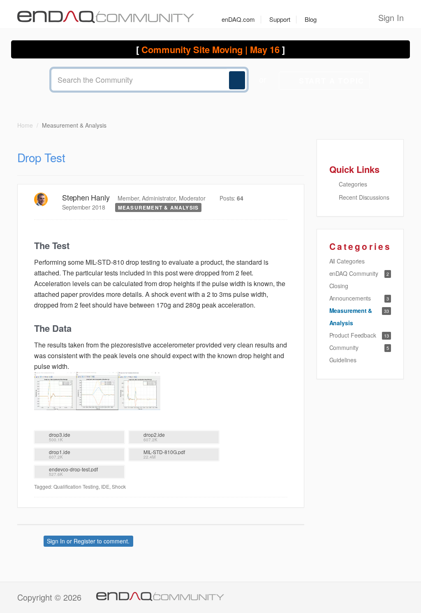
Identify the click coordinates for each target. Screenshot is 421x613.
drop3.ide (59, 434)
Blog (311, 19)
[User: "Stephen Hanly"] (41, 199)
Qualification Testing (76, 486)
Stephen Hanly (85, 197)
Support (279, 19)
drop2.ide (154, 434)
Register (84, 541)
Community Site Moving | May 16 (210, 49)
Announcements (350, 298)
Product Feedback (352, 335)
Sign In (391, 17)
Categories (352, 184)
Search (237, 80)
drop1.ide (59, 452)
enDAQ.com (238, 19)
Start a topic (331, 80)
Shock (119, 486)
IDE (105, 486)
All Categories (347, 261)
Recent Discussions (363, 197)
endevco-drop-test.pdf (73, 469)
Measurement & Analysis (158, 207)
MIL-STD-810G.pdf (164, 452)
